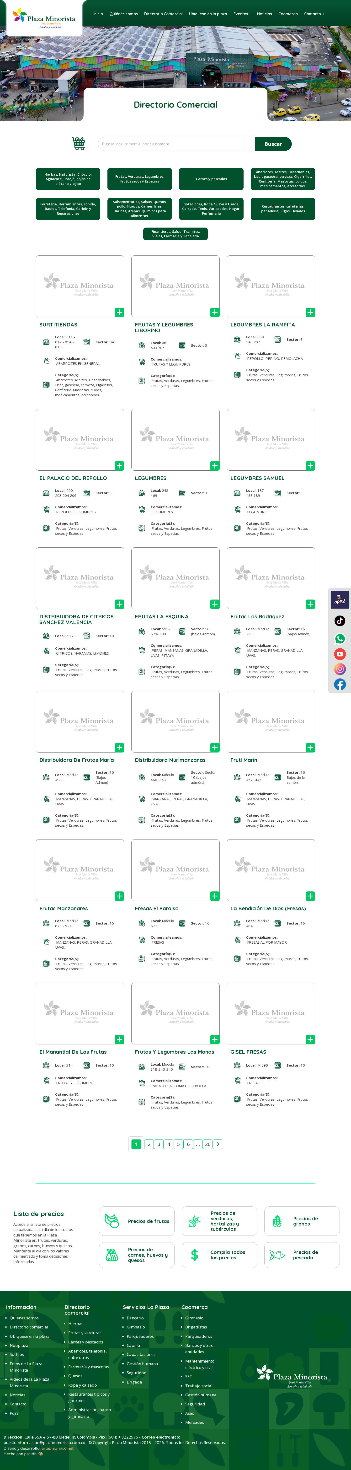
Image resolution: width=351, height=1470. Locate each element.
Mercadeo (194, 1422)
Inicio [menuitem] (98, 13)
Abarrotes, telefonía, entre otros (87, 1354)
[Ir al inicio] (44, 17)
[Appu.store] (340, 599)
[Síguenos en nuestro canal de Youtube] (340, 653)
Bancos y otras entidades (199, 1348)
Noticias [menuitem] (264, 13)
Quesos (75, 1375)
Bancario (135, 1318)
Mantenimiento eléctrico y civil (199, 1364)
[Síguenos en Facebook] (340, 684)
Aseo (189, 1413)
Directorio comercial (29, 1327)
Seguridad (137, 1372)
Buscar (273, 143)
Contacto (18, 1404)
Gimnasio (136, 1327)
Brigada (134, 1382)
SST (188, 1376)
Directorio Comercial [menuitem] (163, 13)
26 (207, 1144)
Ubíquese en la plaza (30, 1336)
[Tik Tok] (340, 620)
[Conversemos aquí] (340, 638)
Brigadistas (196, 1327)
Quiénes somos (24, 1318)
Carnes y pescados (85, 1342)
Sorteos (17, 1354)
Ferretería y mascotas (88, 1366)
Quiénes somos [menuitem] (124, 13)
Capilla (133, 1345)
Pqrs (14, 1413)
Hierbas (75, 1323)
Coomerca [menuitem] (288, 13)
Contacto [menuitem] (312, 13)
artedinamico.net (58, 1448)
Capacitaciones (141, 1354)
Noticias (17, 1395)
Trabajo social (199, 1386)
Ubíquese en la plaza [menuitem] (208, 13)
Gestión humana (142, 1363)
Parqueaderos (140, 1336)
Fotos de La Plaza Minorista (26, 1367)
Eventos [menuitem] (241, 13)
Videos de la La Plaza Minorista (29, 1382)
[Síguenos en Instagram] (340, 668)
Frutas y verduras (84, 1332)
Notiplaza (19, 1345)
